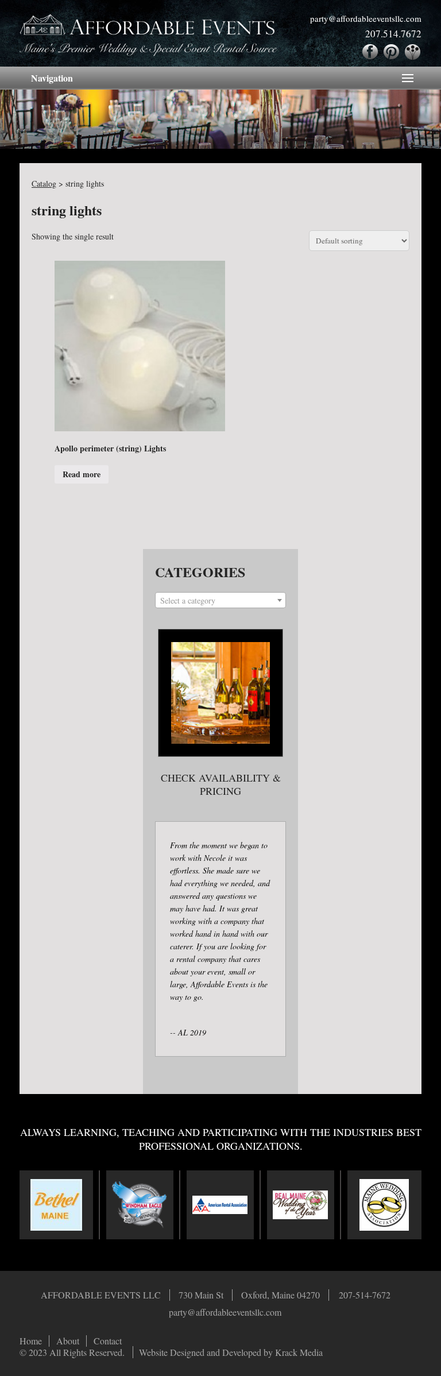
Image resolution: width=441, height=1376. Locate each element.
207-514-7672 (364, 1295)
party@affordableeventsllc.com (365, 18)
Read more (81, 474)
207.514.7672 (393, 33)
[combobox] (220, 600)
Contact (108, 1341)
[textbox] (220, 601)
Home (31, 1341)
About (67, 1341)
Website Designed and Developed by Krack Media (231, 1352)
